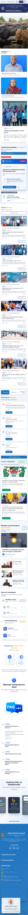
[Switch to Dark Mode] (17, 2)
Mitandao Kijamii (11, 1)
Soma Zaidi (3, 139)
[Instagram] (14, 848)
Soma (8, 200)
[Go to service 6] (16, 821)
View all (25, 528)
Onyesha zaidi (8, 738)
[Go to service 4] (13, 821)
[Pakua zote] (22, 607)
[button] (14, 731)
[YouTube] (17, 848)
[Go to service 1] (8, 821)
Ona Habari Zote (14, 212)
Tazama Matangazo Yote (14, 457)
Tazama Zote (22, 600)
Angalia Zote (21, 461)
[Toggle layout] (19, 899)
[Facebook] (10, 848)
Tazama (9, 412)
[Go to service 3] (11, 821)
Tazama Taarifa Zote (8, 153)
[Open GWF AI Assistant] (24, 911)
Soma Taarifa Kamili (8, 187)
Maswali (3, 1)
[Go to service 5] (15, 821)
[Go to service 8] (19, 821)
